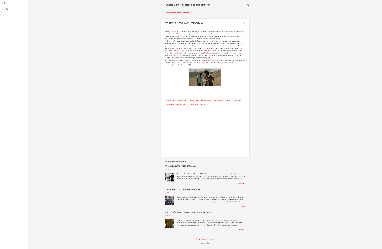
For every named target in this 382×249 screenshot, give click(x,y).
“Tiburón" (213, 60)
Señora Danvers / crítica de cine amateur (188, 4)
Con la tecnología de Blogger (205, 239)
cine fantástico (206, 101)
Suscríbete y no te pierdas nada (179, 13)
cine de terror (194, 101)
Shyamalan (205, 62)
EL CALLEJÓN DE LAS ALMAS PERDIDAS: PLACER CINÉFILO (189, 212)
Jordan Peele (176, 31)
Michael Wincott (179, 51)
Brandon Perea (215, 51)
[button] (244, 23)
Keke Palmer (208, 53)
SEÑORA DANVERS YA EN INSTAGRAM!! (181, 166)
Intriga (228, 101)
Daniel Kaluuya (211, 34)
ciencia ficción (182, 101)
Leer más (241, 183)
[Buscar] (248, 5)
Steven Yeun (194, 105)
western (203, 105)
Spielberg (222, 60)
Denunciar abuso (205, 243)
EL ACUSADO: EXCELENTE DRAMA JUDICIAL (183, 189)
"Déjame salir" (173, 34)
